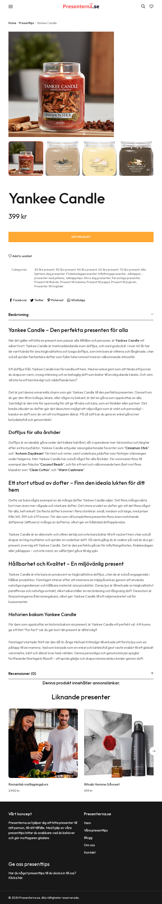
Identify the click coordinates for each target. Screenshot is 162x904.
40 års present (87, 269)
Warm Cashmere (70, 470)
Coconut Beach (51, 464)
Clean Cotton (39, 470)
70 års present (130, 269)
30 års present (66, 269)
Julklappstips (74, 278)
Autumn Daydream (29, 453)
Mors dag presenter (97, 278)
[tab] (81, 314)
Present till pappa (98, 282)
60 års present (108, 269)
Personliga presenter (126, 278)
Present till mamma (72, 282)
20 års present (44, 269)
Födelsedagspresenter (81, 274)
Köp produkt (81, 237)
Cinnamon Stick (137, 448)
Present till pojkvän (123, 282)
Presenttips (26, 23)
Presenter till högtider (49, 286)
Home (12, 23)
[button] (154, 751)
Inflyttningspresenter (112, 274)
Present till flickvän (46, 282)
